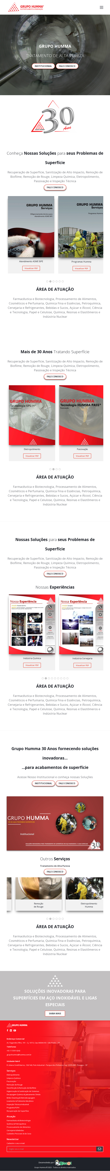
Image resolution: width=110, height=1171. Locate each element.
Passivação (11, 1081)
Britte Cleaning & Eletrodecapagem (21, 1098)
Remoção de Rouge (15, 1084)
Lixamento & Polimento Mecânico (20, 1101)
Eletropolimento (13, 1075)
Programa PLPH (13, 1107)
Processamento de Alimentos (19, 1127)
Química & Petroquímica (16, 1124)
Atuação (11, 1116)
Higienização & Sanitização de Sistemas (23, 1091)
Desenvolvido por (46, 1162)
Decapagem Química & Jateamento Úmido (24, 1094)
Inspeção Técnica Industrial (18, 1104)
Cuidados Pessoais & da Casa (19, 1133)
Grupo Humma (40, 1167)
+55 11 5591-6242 (13, 1050)
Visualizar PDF (29, 268)
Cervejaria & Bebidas (15, 1130)
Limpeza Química (14, 1078)
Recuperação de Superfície (18, 1111)
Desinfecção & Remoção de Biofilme (21, 1088)
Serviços (11, 1070)
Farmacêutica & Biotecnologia (19, 1120)
